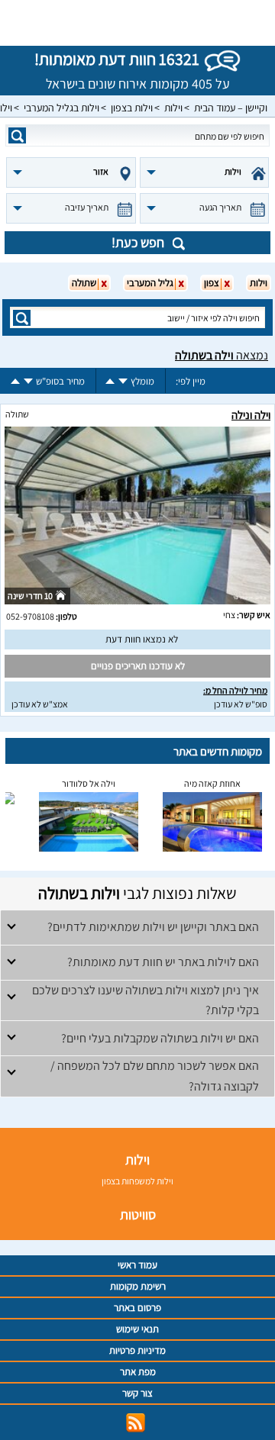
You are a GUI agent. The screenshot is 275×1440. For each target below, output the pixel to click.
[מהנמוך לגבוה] (110, 381)
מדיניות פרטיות (137, 1350)
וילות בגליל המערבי (61, 107)
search (17, 135)
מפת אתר (138, 1371)
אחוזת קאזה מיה (212, 783)
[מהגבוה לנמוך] (123, 381)
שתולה (17, 414)
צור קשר (137, 1393)
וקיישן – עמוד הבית (230, 107)
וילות (173, 107)
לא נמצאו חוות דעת (141, 639)
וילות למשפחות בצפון (137, 1181)
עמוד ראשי (137, 1264)
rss (135, 1422)
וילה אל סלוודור (88, 783)
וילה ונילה (250, 415)
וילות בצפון (132, 107)
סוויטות (138, 1214)
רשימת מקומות (138, 1286)
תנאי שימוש (137, 1328)
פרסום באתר (137, 1307)
